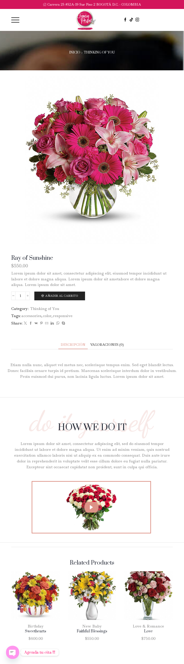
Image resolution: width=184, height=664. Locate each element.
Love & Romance (148, 626)
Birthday (36, 626)
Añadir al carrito (61, 296)
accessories (31, 315)
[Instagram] (137, 20)
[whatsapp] (58, 323)
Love (148, 631)
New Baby (92, 626)
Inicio (74, 52)
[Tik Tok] (131, 20)
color (47, 315)
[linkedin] (52, 323)
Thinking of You (99, 52)
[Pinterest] (41, 323)
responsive (62, 315)
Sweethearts (35, 631)
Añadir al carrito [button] (31, 597)
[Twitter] (25, 323)
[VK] (36, 323)
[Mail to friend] (46, 323)
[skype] (63, 323)
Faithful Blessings (92, 631)
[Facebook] (125, 20)
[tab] (73, 344)
